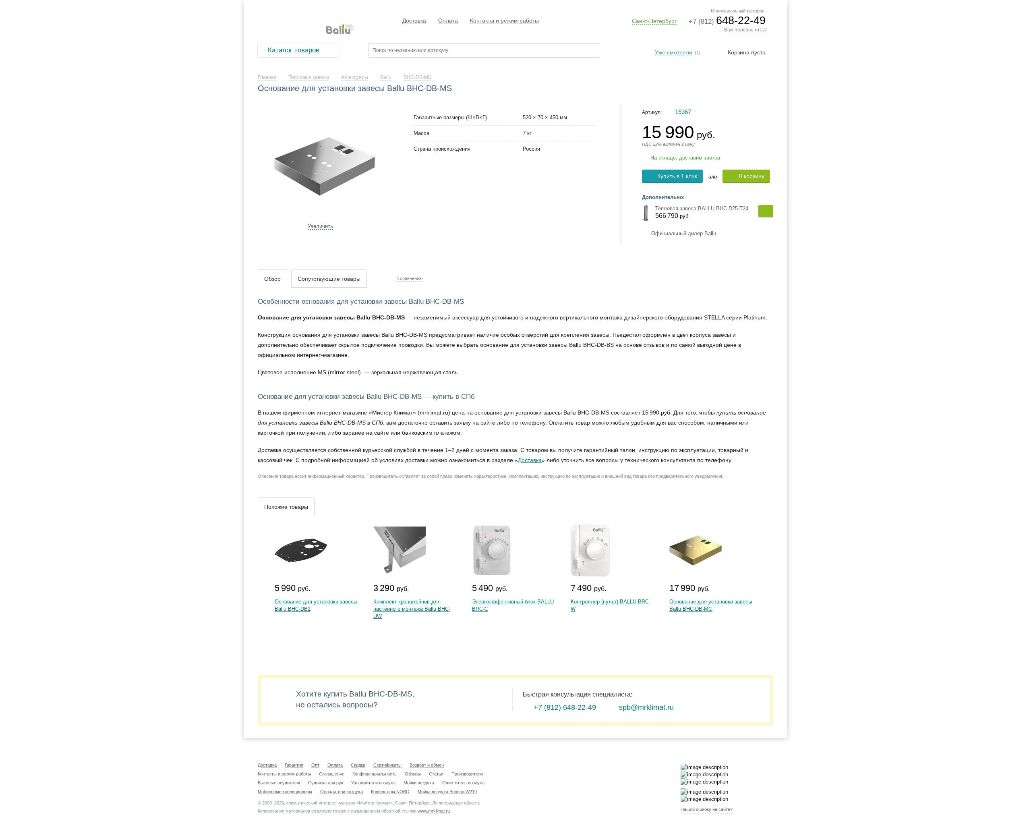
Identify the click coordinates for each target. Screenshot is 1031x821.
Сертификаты (387, 765)
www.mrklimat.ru (434, 811)
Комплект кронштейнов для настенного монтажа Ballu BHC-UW (411, 609)
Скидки (358, 765)
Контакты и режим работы (504, 20)
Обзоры (413, 773)
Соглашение (331, 773)
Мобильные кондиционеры (285, 791)
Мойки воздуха (419, 782)
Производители (467, 773)
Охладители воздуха (341, 791)
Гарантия (294, 765)
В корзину (751, 176)
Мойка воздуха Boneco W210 (447, 791)
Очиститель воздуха (463, 782)
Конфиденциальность (374, 773)
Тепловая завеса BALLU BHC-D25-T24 (701, 208)
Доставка (414, 20)
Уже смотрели (673, 52)
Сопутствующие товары (329, 279)
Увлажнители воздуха (373, 782)
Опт (315, 765)
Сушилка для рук (325, 782)
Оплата (448, 20)
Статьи (436, 773)
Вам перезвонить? (745, 30)
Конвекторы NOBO (390, 791)
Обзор (272, 279)
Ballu (710, 233)
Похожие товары (286, 507)
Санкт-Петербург (654, 21)
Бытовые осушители (279, 782)
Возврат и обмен (427, 765)
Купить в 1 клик (677, 176)
